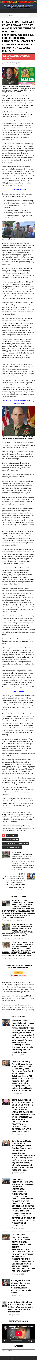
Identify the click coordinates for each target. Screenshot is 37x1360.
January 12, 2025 (9, 920)
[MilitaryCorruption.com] (18, 7)
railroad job (23, 843)
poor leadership (9, 843)
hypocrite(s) (11, 835)
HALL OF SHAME (18, 1016)
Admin (20, 63)
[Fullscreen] (32, 1341)
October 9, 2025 (19, 1173)
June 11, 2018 (17, 1295)
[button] (34, 10)
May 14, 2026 (18, 1093)
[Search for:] (19, 15)
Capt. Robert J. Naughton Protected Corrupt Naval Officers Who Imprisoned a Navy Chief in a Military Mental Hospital (20, 1307)
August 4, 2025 (19, 1228)
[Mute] (29, 1341)
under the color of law (12, 847)
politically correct (11, 839)
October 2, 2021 (9, 63)
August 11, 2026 (19, 1055)
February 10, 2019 (10, 938)
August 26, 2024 (19, 1274)
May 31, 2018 (14, 1315)
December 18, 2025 (20, 1134)
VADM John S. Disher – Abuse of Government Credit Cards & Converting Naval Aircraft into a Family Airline (21, 1286)
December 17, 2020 (10, 958)
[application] (18, 1333)
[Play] (5, 1341)
